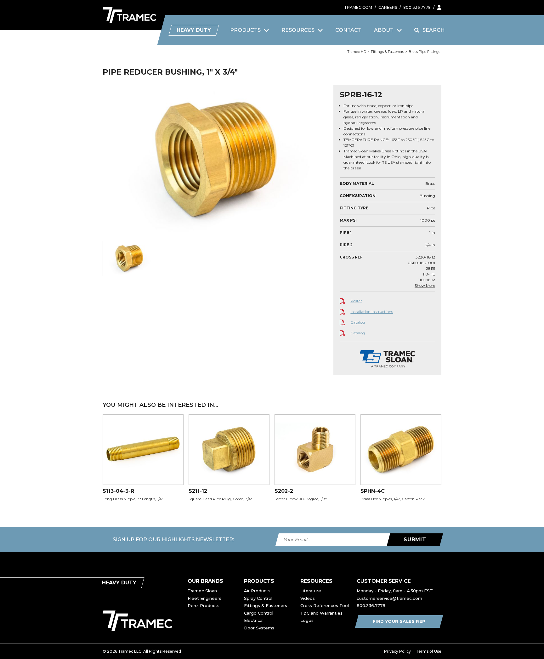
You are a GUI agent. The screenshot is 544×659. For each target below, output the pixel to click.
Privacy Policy (397, 651)
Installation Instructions (371, 311)
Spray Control (258, 598)
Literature (310, 590)
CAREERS (387, 7)
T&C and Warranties (321, 613)
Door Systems (259, 627)
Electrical (254, 620)
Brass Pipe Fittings (424, 51)
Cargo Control (258, 613)
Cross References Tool (324, 605)
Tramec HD (356, 51)
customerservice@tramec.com (389, 598)
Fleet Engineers (204, 598)
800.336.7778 (417, 7)
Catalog (357, 322)
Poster (356, 300)
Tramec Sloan (202, 590)
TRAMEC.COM (358, 7)
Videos (307, 598)
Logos (307, 620)
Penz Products (203, 605)
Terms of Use (428, 651)
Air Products (257, 590)
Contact (348, 30)
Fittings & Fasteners (387, 51)
